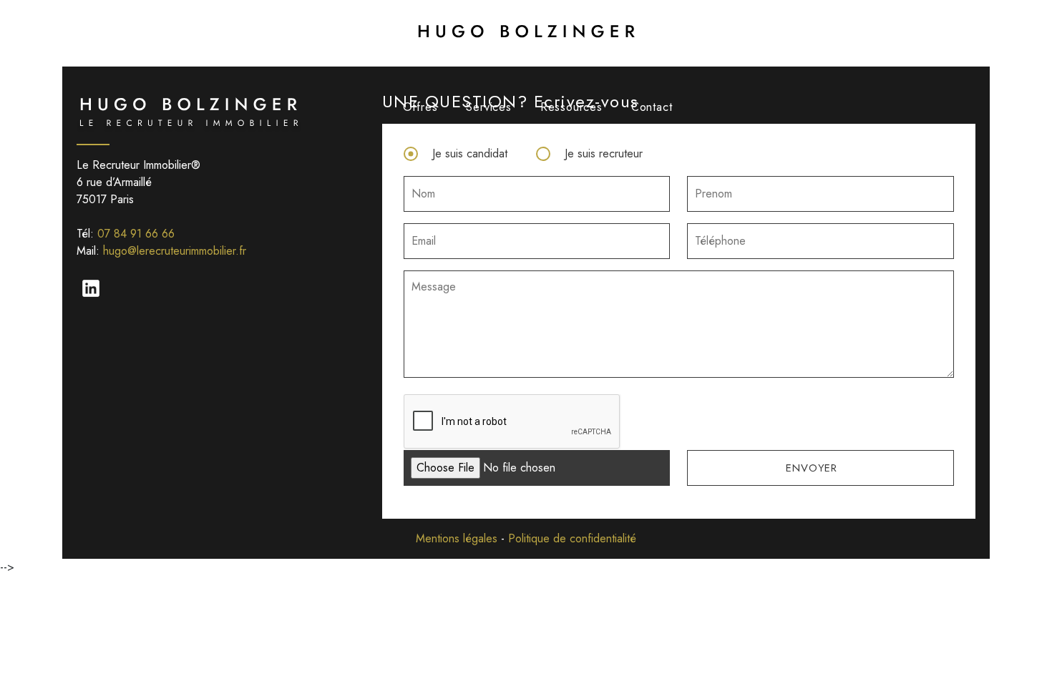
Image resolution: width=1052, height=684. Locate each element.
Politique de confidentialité (572, 538)
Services (488, 107)
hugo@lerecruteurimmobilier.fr (174, 251)
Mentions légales (456, 538)
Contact (652, 107)
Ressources (571, 107)
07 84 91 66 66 (136, 233)
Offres (420, 107)
